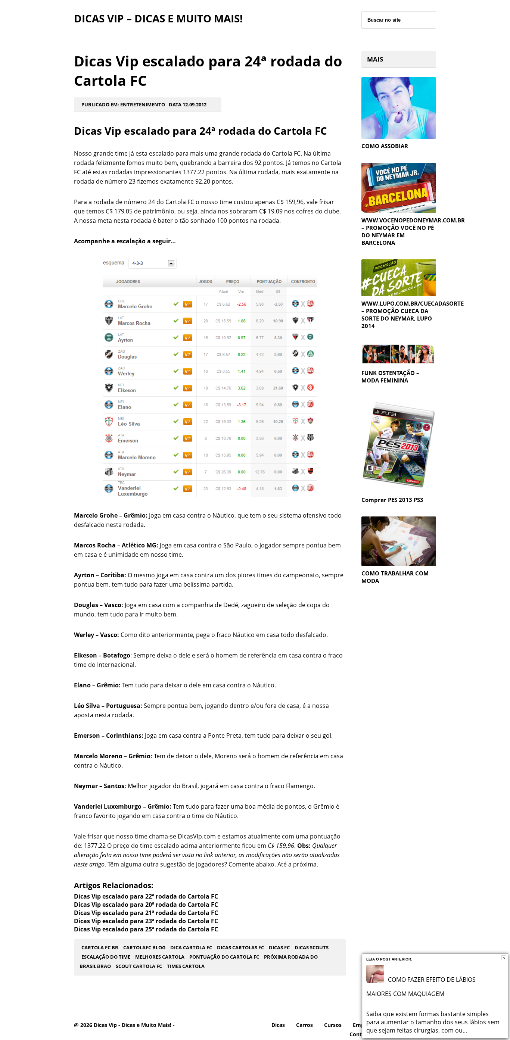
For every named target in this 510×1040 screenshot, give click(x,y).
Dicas (278, 1024)
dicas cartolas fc (240, 947)
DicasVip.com (197, 836)
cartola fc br (99, 947)
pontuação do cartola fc (224, 956)
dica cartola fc (191, 947)
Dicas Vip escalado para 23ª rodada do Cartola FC (146, 921)
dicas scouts (312, 947)
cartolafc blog (144, 947)
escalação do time (105, 956)
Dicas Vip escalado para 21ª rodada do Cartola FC (146, 913)
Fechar (503, 957)
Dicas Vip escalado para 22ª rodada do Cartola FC (146, 896)
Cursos (333, 1024)
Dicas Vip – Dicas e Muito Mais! (158, 18)
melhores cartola (159, 956)
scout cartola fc (139, 966)
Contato (359, 1034)
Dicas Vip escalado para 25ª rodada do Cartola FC (146, 929)
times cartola (186, 966)
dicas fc (279, 947)
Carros (304, 1024)
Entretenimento (142, 104)
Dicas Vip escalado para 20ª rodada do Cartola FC (146, 904)
